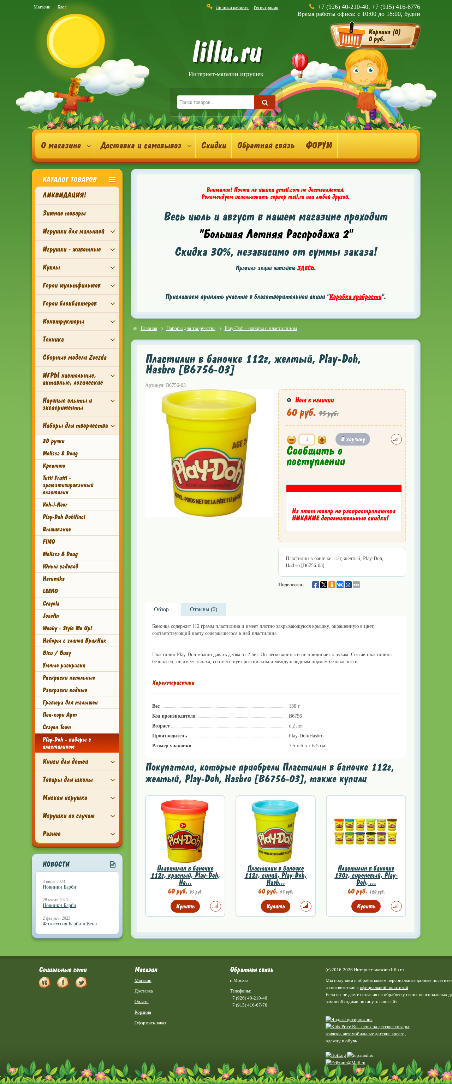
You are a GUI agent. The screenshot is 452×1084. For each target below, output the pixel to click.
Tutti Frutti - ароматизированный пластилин (67, 485)
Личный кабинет (232, 7)
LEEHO (50, 591)
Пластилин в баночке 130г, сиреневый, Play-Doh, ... (366, 875)
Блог (62, 7)
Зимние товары (63, 213)
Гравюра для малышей (69, 702)
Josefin (50, 616)
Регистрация (266, 7)
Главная (149, 328)
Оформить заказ (150, 1022)
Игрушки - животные (71, 249)
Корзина (143, 1012)
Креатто (53, 466)
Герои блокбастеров (69, 303)
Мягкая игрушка (64, 797)
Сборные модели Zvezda (74, 357)
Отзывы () (203, 609)
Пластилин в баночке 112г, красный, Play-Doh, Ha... (185, 875)
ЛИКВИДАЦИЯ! (64, 195)
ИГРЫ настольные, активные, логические (72, 379)
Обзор (161, 609)
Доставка (144, 991)
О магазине (61, 145)
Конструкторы (63, 321)
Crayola (50, 603)
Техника (53, 339)
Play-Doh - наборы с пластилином (66, 743)
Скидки (213, 145)
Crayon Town (56, 727)
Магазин (42, 7)
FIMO (48, 542)
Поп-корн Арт (59, 715)
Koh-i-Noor (54, 504)
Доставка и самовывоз (140, 145)
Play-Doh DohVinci (63, 517)
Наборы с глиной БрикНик (74, 640)
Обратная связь (266, 145)
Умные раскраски (63, 665)
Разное (51, 833)
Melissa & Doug (60, 453)
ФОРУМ (318, 145)
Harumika (53, 579)
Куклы (51, 267)
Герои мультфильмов (71, 285)
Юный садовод (60, 566)
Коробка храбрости (355, 296)
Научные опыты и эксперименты (67, 404)
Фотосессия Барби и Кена (70, 923)
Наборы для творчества (75, 425)
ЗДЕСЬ (305, 268)
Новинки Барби (59, 887)
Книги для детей (65, 761)
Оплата (142, 1001)
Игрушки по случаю (68, 815)
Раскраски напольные (68, 678)
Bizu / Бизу (56, 653)
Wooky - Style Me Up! (67, 628)
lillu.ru (226, 59)
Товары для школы (67, 779)
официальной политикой (384, 987)
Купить (185, 906)
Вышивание (56, 529)
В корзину (353, 439)
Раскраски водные (64, 690)
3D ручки (53, 441)
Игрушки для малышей (73, 231)
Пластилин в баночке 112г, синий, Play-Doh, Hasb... (275, 875)
